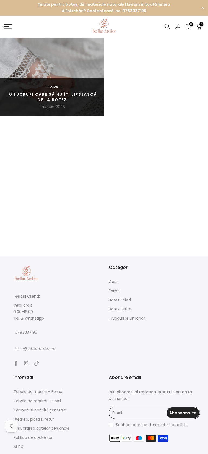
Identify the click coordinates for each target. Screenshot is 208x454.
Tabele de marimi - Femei (38, 391)
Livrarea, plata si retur (34, 419)
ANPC (19, 446)
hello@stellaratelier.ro (35, 349)
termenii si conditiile (169, 424)
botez (54, 86)
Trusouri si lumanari (127, 318)
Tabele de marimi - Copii (37, 401)
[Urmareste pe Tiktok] (36, 363)
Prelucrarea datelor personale (42, 428)
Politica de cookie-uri (33, 437)
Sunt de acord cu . (152, 424)
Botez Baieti (120, 300)
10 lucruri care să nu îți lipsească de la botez (52, 97)
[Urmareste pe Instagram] (26, 363)
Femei (115, 291)
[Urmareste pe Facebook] (16, 363)
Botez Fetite (120, 309)
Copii (113, 281)
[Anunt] (104, 7)
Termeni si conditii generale (40, 410)
